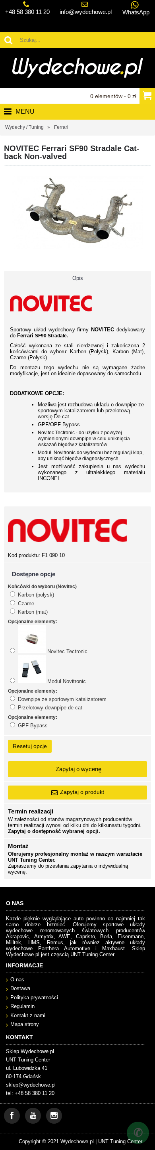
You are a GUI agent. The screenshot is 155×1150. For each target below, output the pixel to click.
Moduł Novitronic (66, 681)
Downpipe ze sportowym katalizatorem (61, 699)
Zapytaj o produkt (82, 792)
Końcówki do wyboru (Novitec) (42, 586)
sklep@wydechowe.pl (31, 1085)
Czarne (25, 604)
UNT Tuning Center (120, 1141)
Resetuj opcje (30, 746)
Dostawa (20, 988)
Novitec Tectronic (66, 651)
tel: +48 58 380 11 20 (30, 1093)
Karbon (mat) (32, 612)
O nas (17, 980)
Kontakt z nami (27, 1015)
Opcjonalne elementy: (32, 621)
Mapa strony (24, 1024)
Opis (77, 278)
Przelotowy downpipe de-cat (49, 708)
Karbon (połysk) (35, 595)
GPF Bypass (32, 726)
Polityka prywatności (34, 997)
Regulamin (22, 1006)
